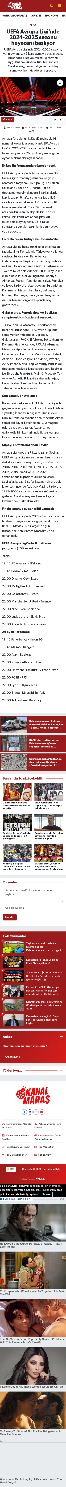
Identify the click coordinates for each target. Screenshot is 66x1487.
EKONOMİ (51, 15)
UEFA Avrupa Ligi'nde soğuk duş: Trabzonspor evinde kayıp (48, 805)
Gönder (9, 917)
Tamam (47, 1194)
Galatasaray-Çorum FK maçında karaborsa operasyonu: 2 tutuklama (48, 866)
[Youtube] (41, 1112)
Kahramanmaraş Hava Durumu (47, 1126)
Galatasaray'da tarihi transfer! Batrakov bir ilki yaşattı (17, 805)
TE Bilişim (40, 1179)
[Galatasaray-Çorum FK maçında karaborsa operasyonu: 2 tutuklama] (48, 853)
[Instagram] (36, 1112)
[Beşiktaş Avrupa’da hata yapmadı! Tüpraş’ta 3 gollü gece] (17, 822)
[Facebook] (24, 1112)
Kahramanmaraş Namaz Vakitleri (16, 1137)
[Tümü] (61, 1037)
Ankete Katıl (12, 1057)
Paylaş (9, 119)
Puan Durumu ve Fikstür (18, 1147)
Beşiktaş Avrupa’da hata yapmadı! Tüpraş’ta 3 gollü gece (17, 836)
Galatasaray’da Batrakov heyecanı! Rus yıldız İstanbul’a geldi (48, 836)
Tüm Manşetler (46, 1147)
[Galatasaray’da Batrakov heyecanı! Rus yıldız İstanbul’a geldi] (48, 822)
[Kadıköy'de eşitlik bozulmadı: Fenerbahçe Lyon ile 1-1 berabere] (17, 853)
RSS (12, 1169)
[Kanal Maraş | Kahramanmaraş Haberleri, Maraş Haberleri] (15, 5)
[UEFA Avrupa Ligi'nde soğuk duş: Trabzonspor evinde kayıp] (48, 792)
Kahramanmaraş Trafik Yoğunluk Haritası (47, 1137)
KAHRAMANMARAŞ (14, 15)
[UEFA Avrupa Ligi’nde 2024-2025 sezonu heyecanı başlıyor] (33, 96)
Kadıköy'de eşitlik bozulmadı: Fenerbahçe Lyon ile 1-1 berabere (16, 866)
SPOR (33, 25)
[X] (30, 1112)
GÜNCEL (36, 15)
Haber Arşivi (44, 1155)
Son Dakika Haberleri (16, 1155)
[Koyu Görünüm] (51, 5)
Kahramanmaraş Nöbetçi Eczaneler (17, 1126)
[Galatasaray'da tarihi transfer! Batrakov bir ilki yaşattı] (17, 792)
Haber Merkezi (13, 128)
